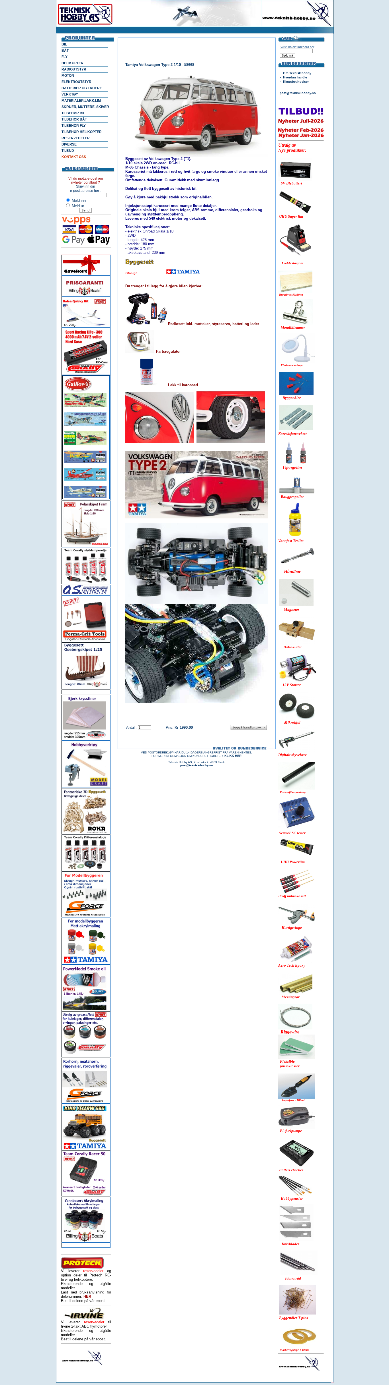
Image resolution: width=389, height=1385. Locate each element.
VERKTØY (70, 94)
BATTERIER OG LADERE (82, 88)
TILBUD (68, 151)
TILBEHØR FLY (74, 126)
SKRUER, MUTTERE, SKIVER (85, 107)
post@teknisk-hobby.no (298, 93)
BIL (64, 44)
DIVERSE (69, 144)
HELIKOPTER (72, 63)
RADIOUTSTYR (74, 69)
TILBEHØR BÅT (74, 119)
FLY (64, 57)
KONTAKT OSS (74, 157)
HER (87, 1296)
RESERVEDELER (76, 138)
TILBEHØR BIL (73, 113)
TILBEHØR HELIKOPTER (82, 132)
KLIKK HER (232, 755)
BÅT (65, 51)
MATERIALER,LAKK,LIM (81, 101)
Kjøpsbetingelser (296, 81)
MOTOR (68, 76)
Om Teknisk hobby (297, 73)
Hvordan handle (295, 77)
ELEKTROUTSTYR (76, 82)
